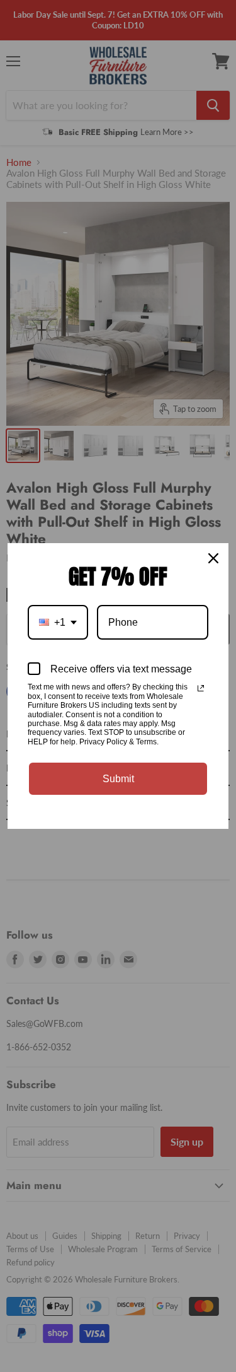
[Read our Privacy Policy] (200, 688)
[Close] (213, 558)
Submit (118, 778)
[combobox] (58, 622)
